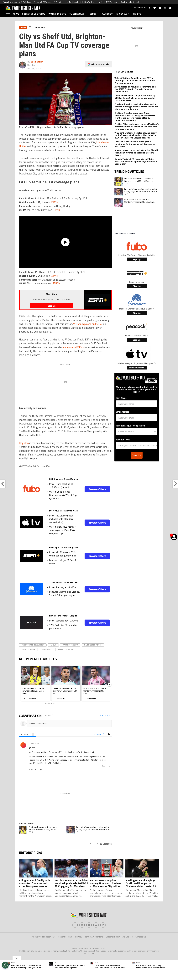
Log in (101, 716)
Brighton (24, 443)
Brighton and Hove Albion (33, 645)
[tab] (27, 734)
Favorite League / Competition (130, 425)
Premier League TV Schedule (67, 2)
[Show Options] (154, 431)
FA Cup (53, 645)
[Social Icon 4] (103, 925)
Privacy (78, 936)
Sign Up (137, 259)
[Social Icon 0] (75, 925)
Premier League (28, 649)
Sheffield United (65, 649)
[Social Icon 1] (82, 925)
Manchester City (70, 645)
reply (31, 770)
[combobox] (135, 431)
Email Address (122, 411)
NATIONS (106, 14)
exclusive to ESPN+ (73, 347)
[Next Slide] (109, 684)
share (101, 770)
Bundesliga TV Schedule (130, 2)
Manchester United (92, 645)
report (107, 770)
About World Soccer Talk (43, 936)
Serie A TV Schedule (109, 2)
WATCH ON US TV (57, 14)
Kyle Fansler (36, 61)
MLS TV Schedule (26, 2)
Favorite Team (123, 439)
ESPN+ (54, 202)
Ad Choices (128, 936)
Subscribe (136, 455)
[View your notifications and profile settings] (109, 734)
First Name (121, 398)
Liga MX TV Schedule (44, 2)
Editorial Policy (113, 936)
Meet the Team (65, 936)
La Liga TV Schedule (90, 2)
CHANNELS (121, 14)
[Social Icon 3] (96, 925)
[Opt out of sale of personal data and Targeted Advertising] (5, 965)
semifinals (46, 649)
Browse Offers (97, 489)
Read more (106, 766)
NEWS (16, 14)
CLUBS (93, 14)
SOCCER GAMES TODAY (33, 14)
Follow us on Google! (100, 64)
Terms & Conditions (94, 936)
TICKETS (137, 14)
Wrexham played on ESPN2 (88, 324)
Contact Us (140, 936)
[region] (65, 780)
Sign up (107, 716)
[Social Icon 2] (89, 925)
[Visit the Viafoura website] (106, 844)
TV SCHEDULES (76, 14)
